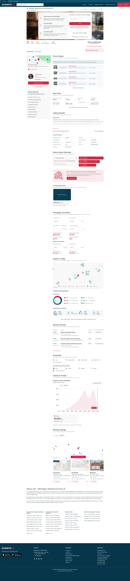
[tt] (35, 559)
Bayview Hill (34, 494)
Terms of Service (83, 27)
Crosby (28, 10)
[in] (41, 559)
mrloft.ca (16, 1)
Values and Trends (32, 114)
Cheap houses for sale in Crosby (34, 530)
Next (80, 23)
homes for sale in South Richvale (54, 524)
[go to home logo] (8, 548)
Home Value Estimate (33, 102)
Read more (55, 128)
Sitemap (67, 562)
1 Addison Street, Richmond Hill (92, 518)
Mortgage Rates (101, 560)
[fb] (37, 559)
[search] (30, 4)
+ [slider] (101, 387)
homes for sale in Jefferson (52, 526)
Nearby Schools (32, 109)
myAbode (12, 551)
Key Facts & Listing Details (34, 99)
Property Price (56, 217)
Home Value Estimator (102, 557)
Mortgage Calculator (33, 104)
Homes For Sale (101, 562)
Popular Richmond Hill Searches (52, 512)
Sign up (90, 62)
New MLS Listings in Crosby (92, 512)
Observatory (97, 493)
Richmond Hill (33, 10)
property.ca (4, 1)
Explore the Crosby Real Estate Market (35, 512)
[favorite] (69, 461)
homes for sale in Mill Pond (52, 530)
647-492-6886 (37, 79)
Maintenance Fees (56, 243)
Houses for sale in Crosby (32, 528)
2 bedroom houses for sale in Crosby (35, 517)
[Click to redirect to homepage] (8, 5)
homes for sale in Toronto (71, 525)
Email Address (73, 18)
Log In (120, 4)
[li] (39, 559)
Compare (85, 9)
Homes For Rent (101, 564)
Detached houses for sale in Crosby (35, 526)
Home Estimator (111, 4)
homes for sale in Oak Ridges (53, 517)
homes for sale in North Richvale (54, 522)
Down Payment (72, 217)
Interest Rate (56, 225)
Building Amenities (33, 111)
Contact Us (100, 553)
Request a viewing (38, 83)
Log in (86, 36)
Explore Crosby (31, 107)
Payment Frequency (73, 225)
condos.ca (11, 1)
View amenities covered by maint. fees (78, 107)
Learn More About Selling (85, 178)
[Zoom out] (101, 457)
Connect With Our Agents (103, 555)
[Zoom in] (101, 454)
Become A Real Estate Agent (72, 555)
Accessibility (68, 557)
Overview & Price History (34, 97)
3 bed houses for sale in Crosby (34, 519)
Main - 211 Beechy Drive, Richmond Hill (93, 514)
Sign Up (126, 4)
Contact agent (38, 86)
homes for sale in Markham (71, 520)
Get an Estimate (72, 178)
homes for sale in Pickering (71, 529)
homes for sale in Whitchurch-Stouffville (75, 516)
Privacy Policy (76, 27)
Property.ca (5, 551)
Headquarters (68, 553)
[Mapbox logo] (56, 287)
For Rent (90, 4)
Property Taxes (72, 243)
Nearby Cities (69, 512)
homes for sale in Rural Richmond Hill (55, 519)
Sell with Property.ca (102, 552)
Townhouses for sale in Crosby (33, 522)
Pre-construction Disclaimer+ (65, 571)
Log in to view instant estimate (94, 46)
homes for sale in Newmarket (72, 527)
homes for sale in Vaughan (71, 514)
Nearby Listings (32, 116)
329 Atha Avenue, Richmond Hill (92, 516)
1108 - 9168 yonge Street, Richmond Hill (93, 520)
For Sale (84, 4)
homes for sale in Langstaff (52, 515)
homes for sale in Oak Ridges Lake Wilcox (56, 528)
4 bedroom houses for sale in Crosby (35, 515)
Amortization (64, 225)
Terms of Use (68, 560)
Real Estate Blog (101, 550)
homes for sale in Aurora (71, 518)
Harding (92, 493)
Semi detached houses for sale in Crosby (36, 524)
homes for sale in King (70, 522)
